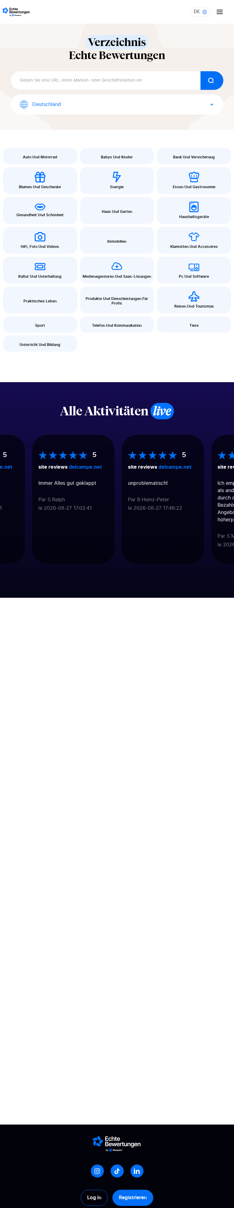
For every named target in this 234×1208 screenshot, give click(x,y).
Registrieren (133, 1197)
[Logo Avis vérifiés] (16, 12)
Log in (94, 1197)
